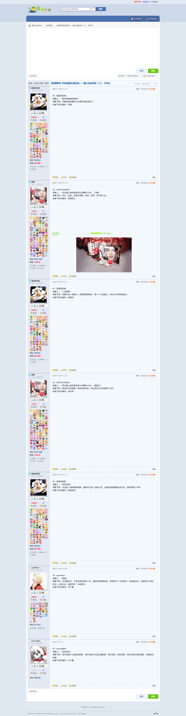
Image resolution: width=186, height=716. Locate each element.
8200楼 (152, 89)
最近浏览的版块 (149, 76)
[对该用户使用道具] (43, 113)
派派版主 (37, 160)
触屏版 (155, 714)
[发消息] (32, 113)
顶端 (153, 177)
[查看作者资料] (40, 113)
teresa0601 (36, 641)
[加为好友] (34, 113)
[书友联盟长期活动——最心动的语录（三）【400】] (104, 255)
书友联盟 (49, 25)
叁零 (33, 182)
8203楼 (152, 376)
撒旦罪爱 (37, 163)
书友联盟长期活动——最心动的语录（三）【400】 (75, 25)
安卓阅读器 (137, 19)
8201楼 (152, 183)
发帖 (153, 71)
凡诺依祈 (37, 262)
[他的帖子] (37, 113)
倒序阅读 (121, 76)
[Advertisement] (93, 48)
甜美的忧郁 (36, 88)
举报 (137, 89)
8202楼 (152, 282)
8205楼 (152, 569)
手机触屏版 (152, 19)
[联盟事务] (56, 83)
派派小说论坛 (37, 25)
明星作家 (37, 678)
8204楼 (152, 475)
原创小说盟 (38, 259)
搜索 (101, 9)
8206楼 (152, 642)
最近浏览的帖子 (133, 76)
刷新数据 (137, 84)
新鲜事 (73, 177)
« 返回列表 (32, 76)
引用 (64, 177)
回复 (141, 71)
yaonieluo (35, 568)
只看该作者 (144, 89)
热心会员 (37, 625)
